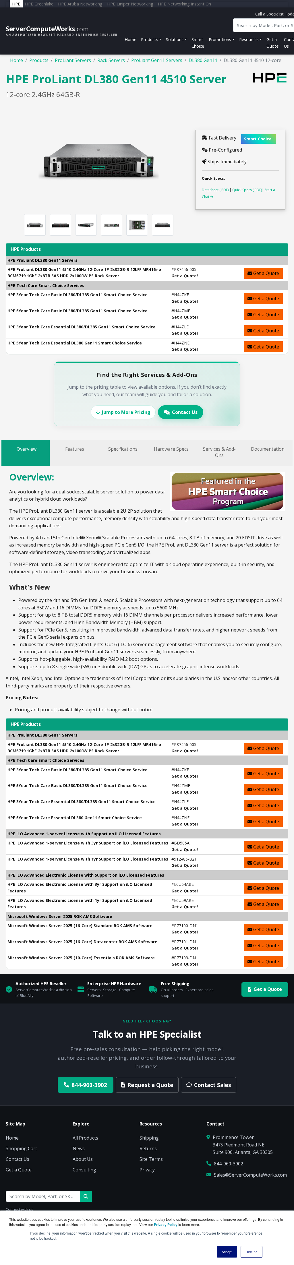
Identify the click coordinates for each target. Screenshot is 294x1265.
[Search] (86, 1196)
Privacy (147, 1170)
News (79, 1148)
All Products (85, 1138)
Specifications (123, 449)
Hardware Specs (171, 449)
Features (74, 449)
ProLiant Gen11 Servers (156, 60)
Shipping (149, 1138)
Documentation (268, 449)
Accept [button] (227, 1251)
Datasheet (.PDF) (215, 189)
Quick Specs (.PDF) (247, 189)
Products (39, 60)
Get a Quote (265, 273)
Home (130, 39)
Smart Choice (198, 43)
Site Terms (151, 1159)
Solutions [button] (174, 39)
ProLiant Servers (73, 60)
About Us (83, 1159)
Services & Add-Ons (219, 452)
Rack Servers (111, 60)
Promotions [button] (220, 39)
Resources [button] (249, 39)
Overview (26, 449)
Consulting (84, 1170)
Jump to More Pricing (126, 412)
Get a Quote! (272, 43)
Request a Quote (150, 1084)
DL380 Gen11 (203, 60)
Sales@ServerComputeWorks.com (250, 1175)
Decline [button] (251, 1251)
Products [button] (149, 39)
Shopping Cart (21, 1148)
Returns (148, 1148)
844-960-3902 (89, 1084)
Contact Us (185, 412)
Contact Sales (212, 1084)
